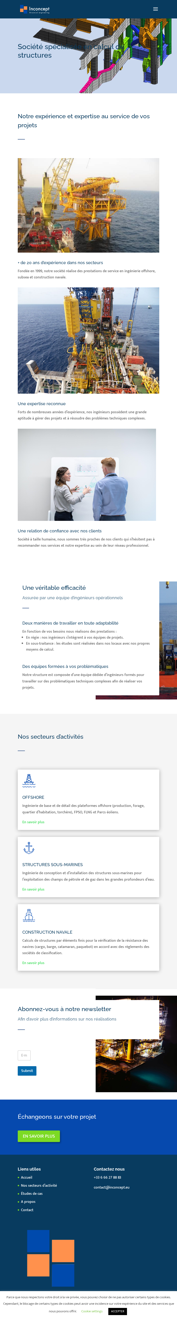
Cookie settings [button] (92, 1311)
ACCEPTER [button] (117, 1311)
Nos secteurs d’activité (39, 1186)
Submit (27, 1071)
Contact (27, 1210)
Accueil (26, 1177)
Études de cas (32, 1194)
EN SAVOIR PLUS (39, 1136)
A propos (28, 1202)
